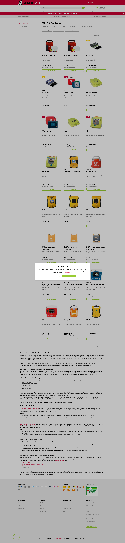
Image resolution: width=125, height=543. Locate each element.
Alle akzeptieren (69, 276)
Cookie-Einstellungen (56, 276)
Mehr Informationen (67, 272)
